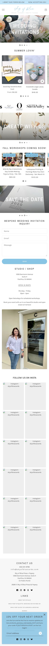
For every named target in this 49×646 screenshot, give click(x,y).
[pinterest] (24, 639)
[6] (24, 215)
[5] (22, 215)
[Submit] (40, 633)
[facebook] (17, 639)
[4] (29, 45)
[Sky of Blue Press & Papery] (24, 9)
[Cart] (45, 9)
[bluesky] (31, 639)
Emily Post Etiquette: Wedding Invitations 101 (24, 603)
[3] (26, 45)
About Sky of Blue (24, 600)
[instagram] (21, 639)
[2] (24, 45)
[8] (29, 215)
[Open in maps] (24, 339)
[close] (44, 614)
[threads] (28, 639)
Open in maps (24, 285)
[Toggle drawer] (3, 9)
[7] (26, 215)
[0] (19, 45)
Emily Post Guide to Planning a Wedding (24, 607)
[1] (22, 45)
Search (24, 611)
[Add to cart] (20, 81)
